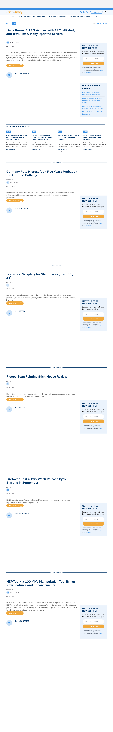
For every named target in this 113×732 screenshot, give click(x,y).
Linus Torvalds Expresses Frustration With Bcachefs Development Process (42, 137)
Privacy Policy (87, 72)
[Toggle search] (106, 12)
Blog (97, 17)
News (13, 17)
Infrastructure (39, 17)
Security (62, 17)
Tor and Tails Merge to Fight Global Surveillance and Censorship (93, 137)
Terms (101, 70)
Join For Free (93, 63)
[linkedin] (84, 12)
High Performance (76, 17)
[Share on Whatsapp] (106, 23)
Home (7, 23)
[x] (87, 12)
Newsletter (97, 12)
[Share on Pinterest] (103, 23)
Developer (52, 17)
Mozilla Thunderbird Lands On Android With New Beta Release (69, 137)
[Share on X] (101, 23)
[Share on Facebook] (98, 23)
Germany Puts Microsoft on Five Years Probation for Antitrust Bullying (16, 137)
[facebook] (81, 12)
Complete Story (13, 65)
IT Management (24, 17)
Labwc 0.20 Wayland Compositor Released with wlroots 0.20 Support (92, 100)
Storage (89, 17)
